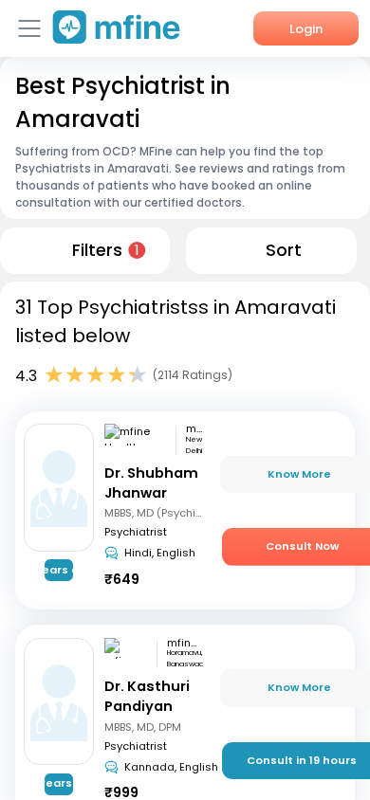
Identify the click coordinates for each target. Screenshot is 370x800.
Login (306, 29)
